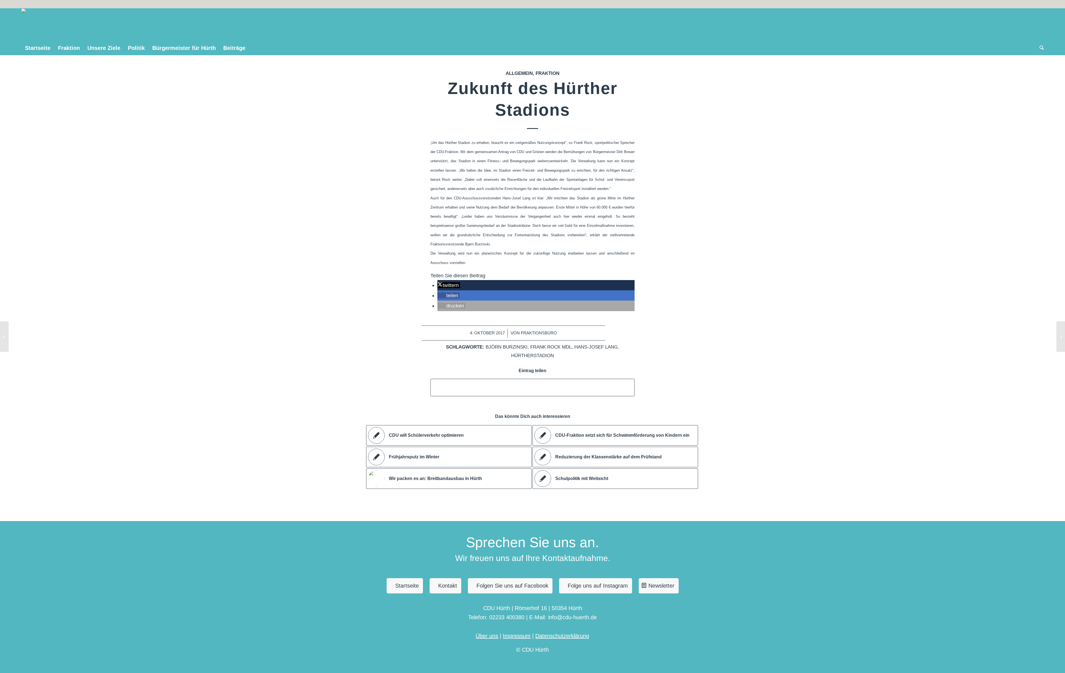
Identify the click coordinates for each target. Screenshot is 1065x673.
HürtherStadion (532, 355)
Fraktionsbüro (539, 333)
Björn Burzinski (507, 347)
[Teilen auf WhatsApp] (532, 387)
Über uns (487, 636)
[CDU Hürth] (34, 25)
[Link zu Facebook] (1039, 4)
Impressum (517, 636)
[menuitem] (37, 48)
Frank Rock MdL (551, 347)
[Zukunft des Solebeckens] (4, 336)
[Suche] (1040, 48)
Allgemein (519, 73)
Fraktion (547, 73)
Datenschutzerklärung (562, 636)
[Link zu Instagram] (1031, 4)
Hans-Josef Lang (596, 347)
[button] (448, 285)
